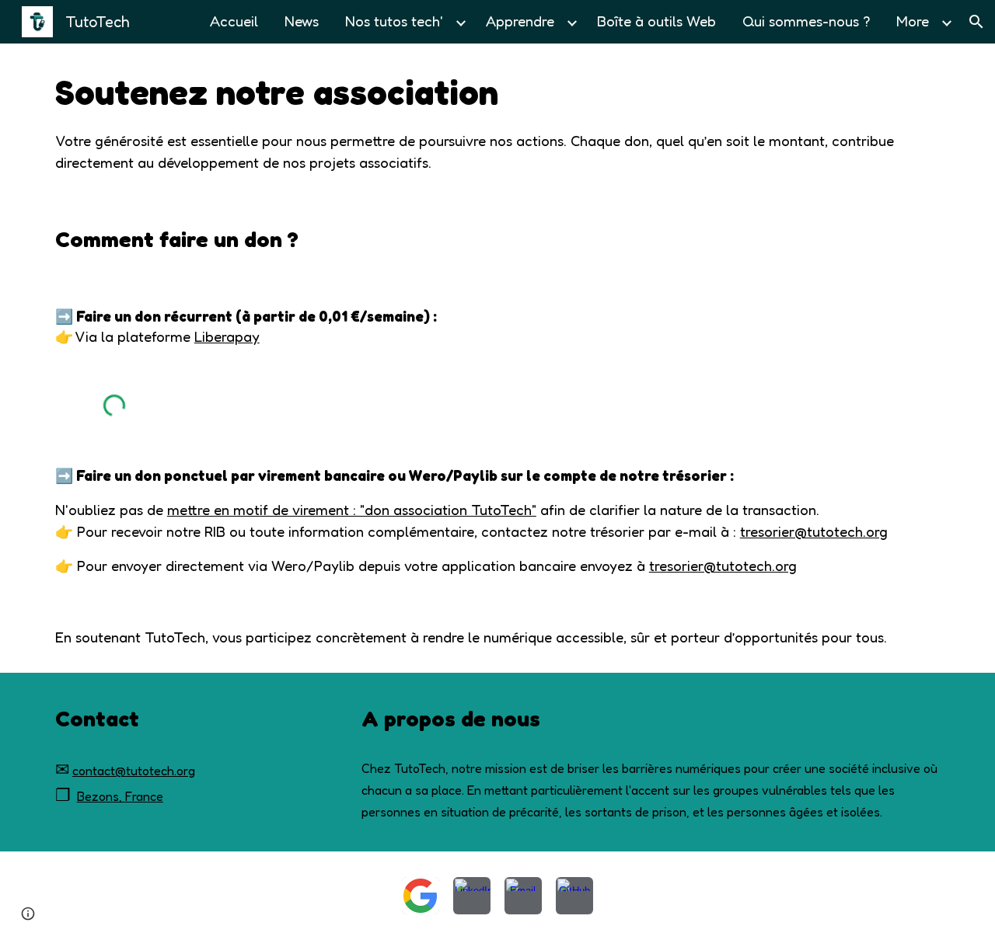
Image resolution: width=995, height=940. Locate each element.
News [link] (302, 21)
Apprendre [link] (520, 21)
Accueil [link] (234, 21)
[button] (976, 21)
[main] (497, 120)
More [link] (912, 21)
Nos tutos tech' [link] (394, 21)
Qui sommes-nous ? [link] (806, 21)
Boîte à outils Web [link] (656, 21)
